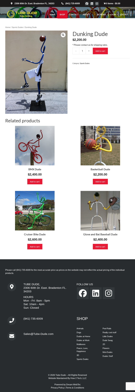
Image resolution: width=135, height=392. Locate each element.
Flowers (106, 348)
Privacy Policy (58, 388)
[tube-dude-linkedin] (92, 4)
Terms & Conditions (75, 388)
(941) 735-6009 (23, 270)
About (86, 14)
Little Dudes (108, 336)
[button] (63, 35)
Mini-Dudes (107, 352)
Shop (62, 14)
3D (78, 355)
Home (53, 14)
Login (113, 14)
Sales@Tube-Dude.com (38, 333)
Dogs (79, 332)
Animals (80, 328)
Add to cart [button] (35, 181)
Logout (124, 14)
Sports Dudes (17, 27)
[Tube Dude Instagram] (97, 4)
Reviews (101, 14)
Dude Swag (108, 340)
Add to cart (100, 51)
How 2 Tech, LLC (79, 378)
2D (104, 344)
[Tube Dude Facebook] (87, 4)
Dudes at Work (83, 340)
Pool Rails (107, 328)
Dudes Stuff (108, 356)
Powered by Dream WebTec (67, 384)
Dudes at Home (83, 336)
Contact (74, 14)
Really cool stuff (109, 332)
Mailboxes (81, 344)
